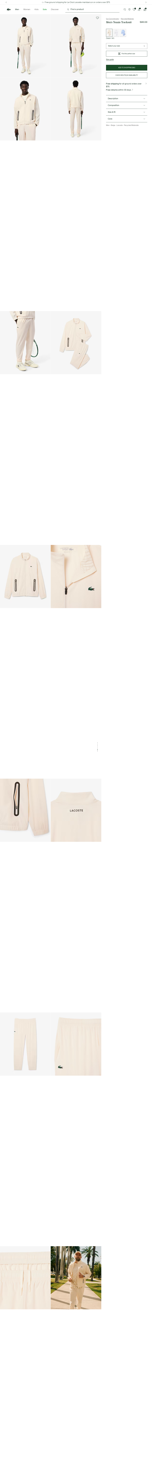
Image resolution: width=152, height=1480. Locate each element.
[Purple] (123, 33)
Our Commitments (112, 19)
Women (26, 9)
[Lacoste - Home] (9, 9)
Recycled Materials (127, 19)
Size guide (110, 59)
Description (113, 99)
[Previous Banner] (6, 2)
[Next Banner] (146, 2)
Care (110, 119)
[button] (124, 9)
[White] (116, 33)
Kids (36, 9)
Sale (45, 9)
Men (17, 9)
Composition (113, 105)
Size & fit (112, 112)
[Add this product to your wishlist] (97, 17)
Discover (55, 9)
